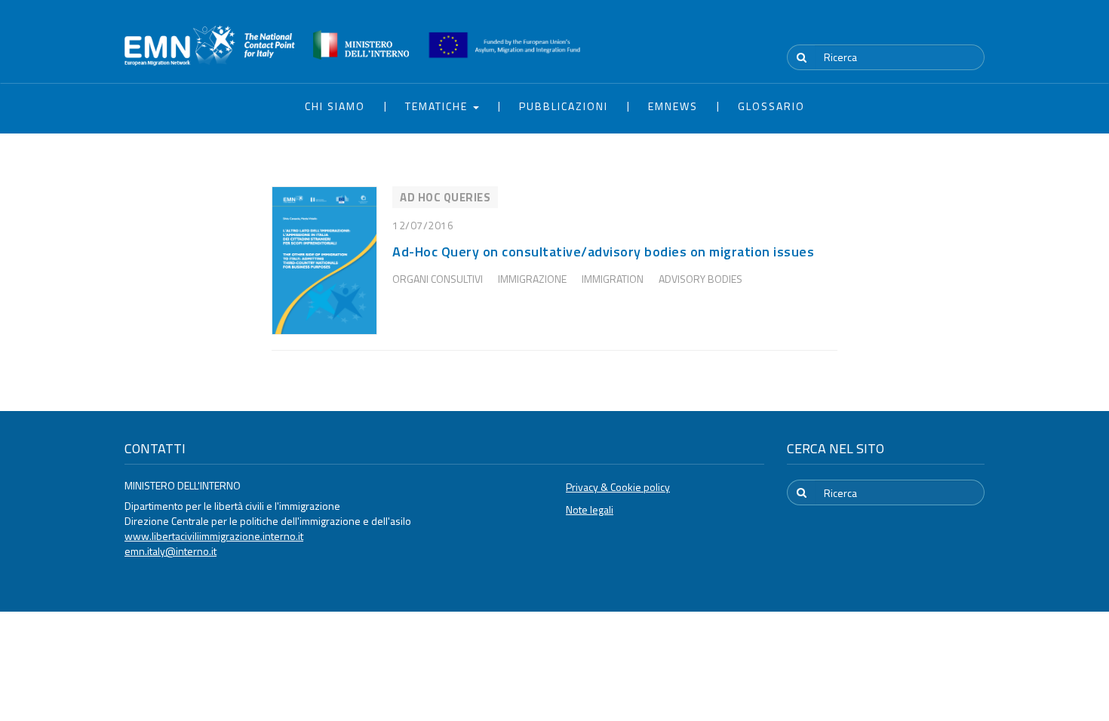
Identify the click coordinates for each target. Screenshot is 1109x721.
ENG (975, 29)
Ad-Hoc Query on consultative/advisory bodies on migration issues (603, 251)
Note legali (589, 509)
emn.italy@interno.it (170, 551)
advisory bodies (700, 279)
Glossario (771, 106)
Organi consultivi (437, 279)
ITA (940, 29)
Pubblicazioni (563, 106)
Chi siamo (335, 106)
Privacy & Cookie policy (618, 487)
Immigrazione (532, 279)
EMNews (673, 106)
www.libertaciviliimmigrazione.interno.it (213, 536)
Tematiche (438, 106)
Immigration (613, 279)
